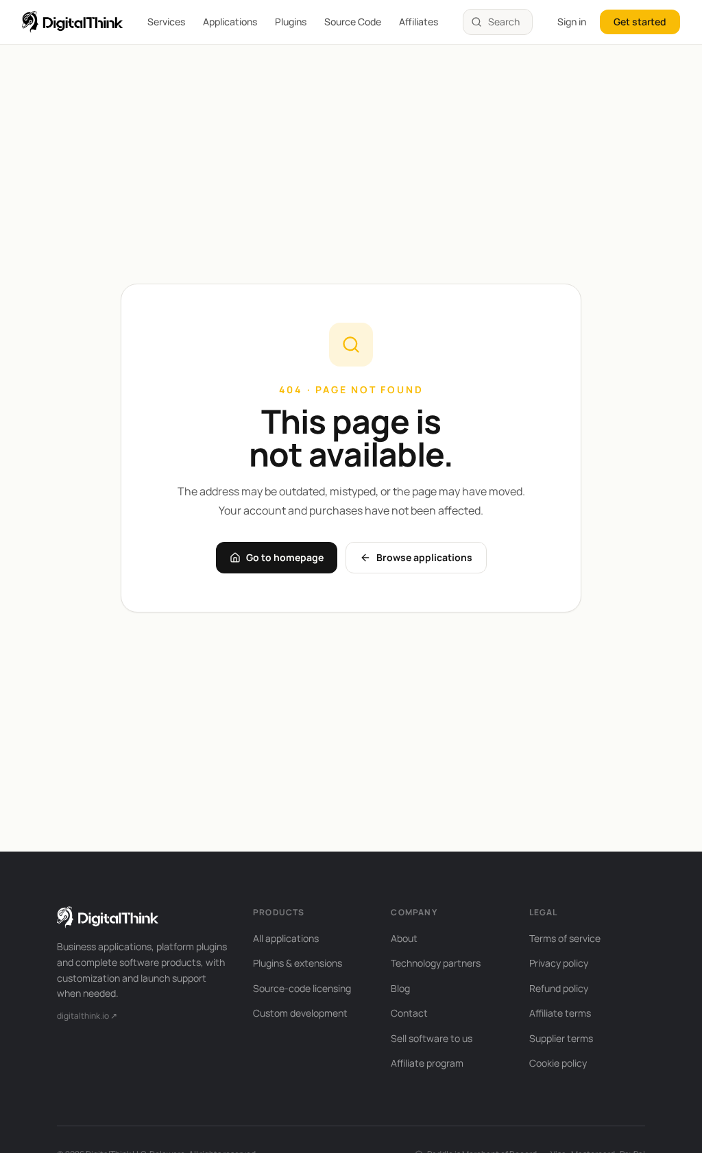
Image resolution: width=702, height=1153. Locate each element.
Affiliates (418, 21)
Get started (640, 21)
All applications (286, 938)
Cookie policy (558, 1062)
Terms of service (565, 938)
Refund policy (558, 988)
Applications (230, 21)
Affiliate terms (560, 1012)
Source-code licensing (302, 988)
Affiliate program (427, 1062)
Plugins (290, 21)
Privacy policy (558, 962)
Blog (400, 988)
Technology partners (436, 962)
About (404, 938)
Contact (409, 1012)
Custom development (300, 1012)
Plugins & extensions (297, 962)
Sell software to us (431, 1038)
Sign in (571, 21)
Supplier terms (561, 1038)
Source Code (352, 21)
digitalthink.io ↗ (87, 1015)
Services (166, 21)
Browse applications (424, 557)
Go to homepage (285, 557)
